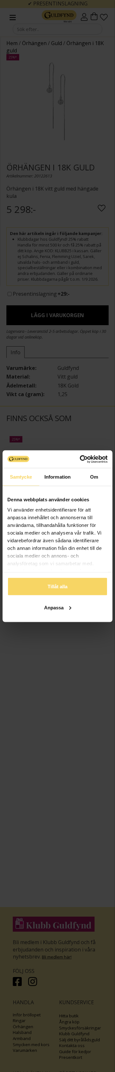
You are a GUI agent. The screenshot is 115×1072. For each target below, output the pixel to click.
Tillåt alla (57, 586)
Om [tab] (94, 477)
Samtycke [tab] (21, 477)
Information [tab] (57, 477)
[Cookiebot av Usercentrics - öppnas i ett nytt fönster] (81, 459)
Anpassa (54, 607)
